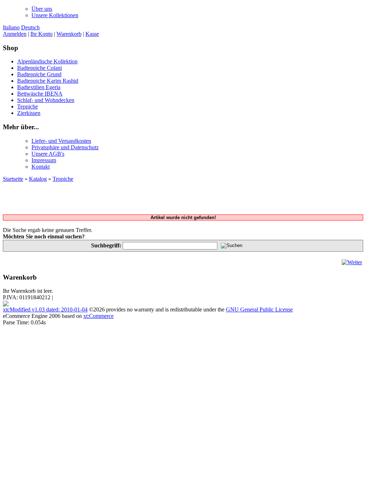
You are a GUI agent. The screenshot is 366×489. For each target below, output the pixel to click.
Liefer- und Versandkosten (61, 141)
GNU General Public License (259, 309)
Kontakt (40, 167)
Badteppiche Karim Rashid (47, 81)
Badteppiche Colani (39, 68)
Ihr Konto (41, 34)
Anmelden (14, 34)
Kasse (92, 34)
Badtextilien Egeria (38, 87)
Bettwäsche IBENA (40, 94)
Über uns (41, 9)
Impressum (43, 160)
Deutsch (30, 27)
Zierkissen (28, 113)
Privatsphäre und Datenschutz (65, 147)
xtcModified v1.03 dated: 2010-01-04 (45, 309)
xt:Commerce (98, 316)
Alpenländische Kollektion (47, 61)
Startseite (13, 179)
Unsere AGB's (47, 154)
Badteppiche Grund (39, 74)
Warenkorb (68, 34)
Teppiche (27, 106)
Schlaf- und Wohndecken (45, 100)
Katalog (38, 179)
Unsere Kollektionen (54, 15)
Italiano (11, 27)
